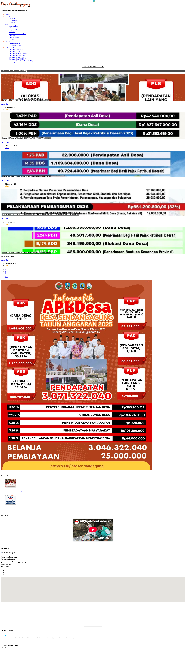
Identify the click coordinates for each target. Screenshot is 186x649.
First (6, 269)
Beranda (7, 14)
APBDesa (12, 39)
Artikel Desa (13, 20)
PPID (7, 24)
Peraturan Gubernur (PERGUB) (19, 53)
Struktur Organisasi (15, 28)
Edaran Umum (13, 63)
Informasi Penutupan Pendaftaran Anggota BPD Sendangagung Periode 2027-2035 (27, 508)
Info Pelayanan (14, 37)
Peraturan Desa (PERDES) (17, 59)
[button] (93, 588)
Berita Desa (12, 18)
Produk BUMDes (14, 43)
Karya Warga (13, 22)
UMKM (7, 41)
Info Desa (12, 36)
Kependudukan (14, 30)
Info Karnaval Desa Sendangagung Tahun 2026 (17, 491)
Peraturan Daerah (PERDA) (17, 55)
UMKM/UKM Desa (15, 45)
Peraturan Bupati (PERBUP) (18, 57)
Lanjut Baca (5, 104)
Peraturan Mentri (14, 51)
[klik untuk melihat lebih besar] (76, 470)
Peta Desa (12, 32)
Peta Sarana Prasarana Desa (17, 34)
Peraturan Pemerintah (16, 49)
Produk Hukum (10, 47)
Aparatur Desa (13, 26)
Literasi (7, 16)
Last (6, 277)
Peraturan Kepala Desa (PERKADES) (21, 61)
